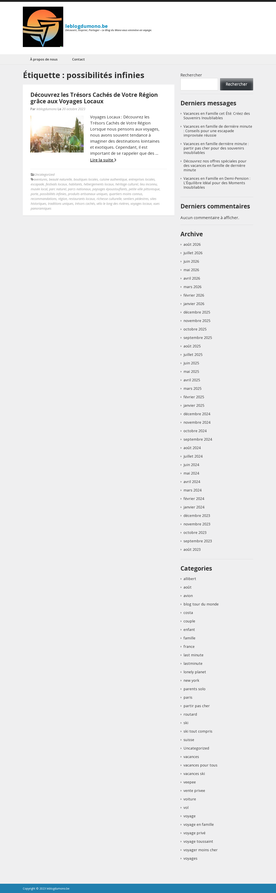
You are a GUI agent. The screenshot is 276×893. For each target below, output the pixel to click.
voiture (189, 799)
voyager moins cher (200, 849)
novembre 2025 (196, 320)
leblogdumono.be (86, 26)
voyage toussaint (198, 841)
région (62, 199)
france (189, 646)
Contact (78, 59)
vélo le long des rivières (113, 203)
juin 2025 (191, 363)
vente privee (194, 790)
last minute (193, 654)
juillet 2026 (192, 252)
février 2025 (193, 396)
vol (186, 807)
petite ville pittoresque (144, 189)
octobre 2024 (194, 430)
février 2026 (193, 295)
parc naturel (57, 189)
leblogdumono (46, 109)
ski (185, 722)
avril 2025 (191, 379)
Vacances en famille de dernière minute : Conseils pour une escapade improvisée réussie (217, 131)
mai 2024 (191, 473)
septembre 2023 (197, 541)
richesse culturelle (109, 199)
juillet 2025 (192, 354)
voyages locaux (141, 203)
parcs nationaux (79, 189)
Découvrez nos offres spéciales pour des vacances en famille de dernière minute (215, 165)
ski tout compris (197, 731)
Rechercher (191, 75)
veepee (189, 782)
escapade (37, 184)
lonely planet (194, 671)
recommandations (44, 199)
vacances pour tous (200, 765)
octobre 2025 (194, 329)
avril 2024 (191, 481)
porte (34, 194)
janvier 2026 (193, 303)
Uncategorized (44, 174)
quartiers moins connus (125, 194)
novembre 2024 (196, 422)
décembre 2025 (196, 312)
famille (189, 638)
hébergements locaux (99, 184)
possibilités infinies (53, 194)
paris (187, 697)
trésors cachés (85, 203)
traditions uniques (60, 203)
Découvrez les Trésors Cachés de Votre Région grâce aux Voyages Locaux (94, 98)
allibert (189, 578)
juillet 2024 (192, 456)
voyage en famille (198, 824)
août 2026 (192, 244)
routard (190, 714)
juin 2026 (191, 261)
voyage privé (194, 832)
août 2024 (192, 447)
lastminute (192, 663)
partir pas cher (196, 705)
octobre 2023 (194, 532)
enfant (189, 629)
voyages (190, 858)
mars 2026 (192, 286)
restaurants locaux (82, 199)
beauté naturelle (60, 179)
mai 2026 (191, 269)
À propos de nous (44, 59)
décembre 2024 (196, 413)
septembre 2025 (197, 337)
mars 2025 (192, 388)
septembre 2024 (197, 439)
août (187, 587)
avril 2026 (191, 278)
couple (189, 621)
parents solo (194, 688)
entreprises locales (142, 179)
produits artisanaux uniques (87, 194)
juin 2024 (191, 464)
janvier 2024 (193, 507)
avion (188, 595)
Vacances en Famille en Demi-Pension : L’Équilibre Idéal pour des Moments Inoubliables (216, 183)
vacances (191, 756)
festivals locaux (56, 184)
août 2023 (192, 549)
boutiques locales (86, 179)
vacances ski (194, 773)
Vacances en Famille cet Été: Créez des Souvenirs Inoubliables (216, 115)
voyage (189, 816)
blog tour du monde (201, 604)
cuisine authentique (113, 179)
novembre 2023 (196, 524)
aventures (40, 179)
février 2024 (193, 498)
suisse (188, 739)
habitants (75, 184)
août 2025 (192, 346)
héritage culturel (126, 184)
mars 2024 (192, 490)
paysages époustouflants (109, 189)
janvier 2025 (193, 405)
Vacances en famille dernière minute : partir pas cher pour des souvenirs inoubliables (216, 148)
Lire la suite (102, 160)
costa (188, 612)
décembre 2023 (196, 515)
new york (191, 680)
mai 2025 (191, 371)
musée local (39, 189)
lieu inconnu (148, 184)
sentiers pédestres (136, 199)
